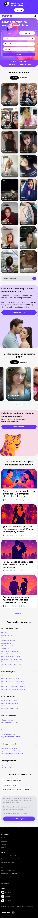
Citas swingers (6, 706)
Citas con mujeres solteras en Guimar (13, 681)
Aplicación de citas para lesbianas (12, 753)
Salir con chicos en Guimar (9, 723)
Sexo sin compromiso (8, 641)
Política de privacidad (7, 862)
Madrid (3, 838)
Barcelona (4, 841)
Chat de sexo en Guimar (9, 646)
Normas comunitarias (7, 870)
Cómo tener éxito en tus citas (9, 874)
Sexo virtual (5, 638)
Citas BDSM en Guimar (8, 654)
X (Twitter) (8, 901)
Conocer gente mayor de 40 (10, 734)
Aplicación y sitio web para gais (11, 751)
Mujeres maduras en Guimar (10, 737)
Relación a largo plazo (8, 635)
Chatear (4, 633)
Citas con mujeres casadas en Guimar (13, 686)
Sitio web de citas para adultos (11, 664)
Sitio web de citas (7, 768)
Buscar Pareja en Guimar (9, 701)
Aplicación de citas (7, 765)
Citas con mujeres (7, 676)
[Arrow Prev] (16, 404)
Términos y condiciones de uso (10, 856)
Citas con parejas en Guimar (10, 703)
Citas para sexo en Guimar (9, 651)
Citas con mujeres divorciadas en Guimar (14, 684)
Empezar (19, 10)
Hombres (11, 33)
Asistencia (4, 877)
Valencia (3, 844)
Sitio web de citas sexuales (10, 662)
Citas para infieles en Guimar (10, 656)
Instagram (8, 892)
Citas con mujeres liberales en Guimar (13, 689)
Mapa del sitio (5, 883)
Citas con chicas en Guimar (10, 679)
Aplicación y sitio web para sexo (11, 659)
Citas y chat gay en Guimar (9, 748)
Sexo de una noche (7, 643)
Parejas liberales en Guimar (10, 709)
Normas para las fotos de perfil (10, 859)
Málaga (3, 847)
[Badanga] (7, 16)
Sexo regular (5, 648)
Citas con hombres (7, 720)
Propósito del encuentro (10, 628)
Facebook (8, 896)
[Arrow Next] (21, 404)
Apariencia (4, 880)
